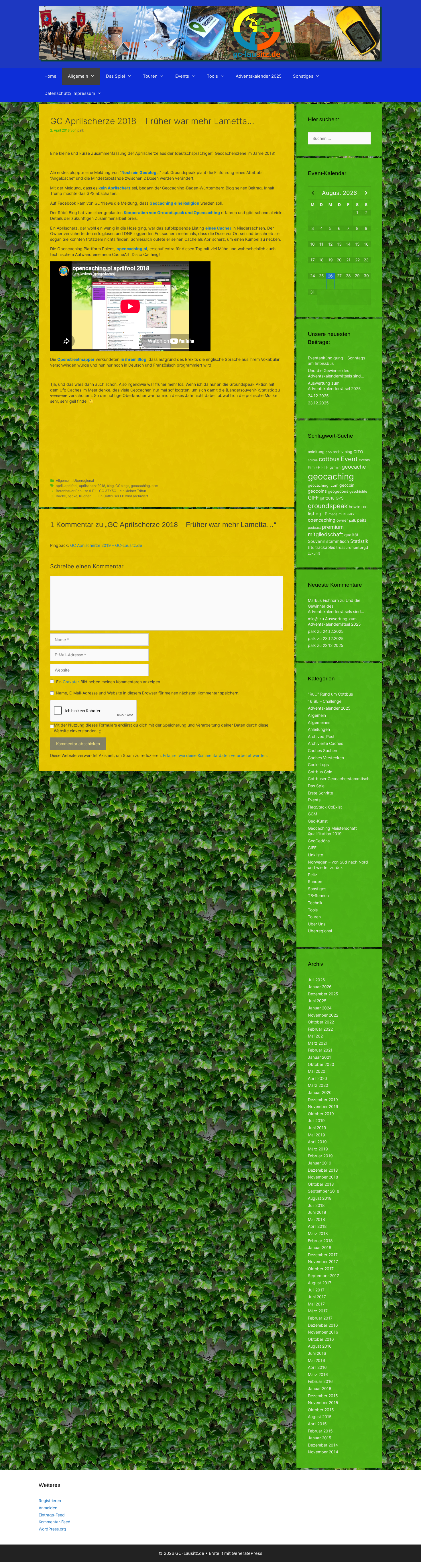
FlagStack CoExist (325, 807)
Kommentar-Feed (54, 1521)
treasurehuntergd (352, 547)
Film (311, 467)
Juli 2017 (316, 1289)
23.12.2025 (318, 402)
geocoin (346, 485)
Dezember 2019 (323, 1099)
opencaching (321, 520)
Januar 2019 (319, 1162)
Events (182, 76)
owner (342, 520)
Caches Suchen (322, 750)
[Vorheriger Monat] (312, 193)
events (364, 460)
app (329, 452)
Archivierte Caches (325, 743)
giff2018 (327, 498)
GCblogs (122, 486)
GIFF (313, 498)
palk (352, 520)
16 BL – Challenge (324, 701)
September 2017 (323, 1275)
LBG (364, 507)
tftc (311, 547)
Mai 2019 (316, 1134)
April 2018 (317, 1226)
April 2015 (317, 1423)
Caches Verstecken (326, 757)
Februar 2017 (320, 1318)
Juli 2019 (316, 1120)
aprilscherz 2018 (92, 486)
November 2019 (323, 1106)
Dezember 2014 (323, 1444)
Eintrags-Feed (52, 1514)
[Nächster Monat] (366, 193)
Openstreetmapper (76, 359)
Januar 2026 (320, 986)
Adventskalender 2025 (259, 76)
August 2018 (320, 1198)
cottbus (329, 459)
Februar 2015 (320, 1430)
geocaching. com (323, 485)
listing (314, 513)
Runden (315, 881)
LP (324, 513)
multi (342, 514)
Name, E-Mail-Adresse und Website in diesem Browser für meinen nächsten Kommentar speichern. (147, 692)
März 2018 (318, 1233)
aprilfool (70, 486)
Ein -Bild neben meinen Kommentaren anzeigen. (108, 681)
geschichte (358, 491)
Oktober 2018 (321, 1184)
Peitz (312, 874)
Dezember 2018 (323, 1170)
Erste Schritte (320, 792)
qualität (351, 534)
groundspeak (328, 506)
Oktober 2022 (321, 1021)
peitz (362, 520)
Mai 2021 (316, 1035)
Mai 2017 (316, 1303)
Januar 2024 (320, 1007)
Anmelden (48, 1507)
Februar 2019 (320, 1155)
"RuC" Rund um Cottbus (330, 694)
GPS (340, 498)
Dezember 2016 (323, 1325)
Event (349, 459)
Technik (315, 902)
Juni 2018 (317, 1212)
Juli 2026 (316, 979)
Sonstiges (303, 76)
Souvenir (316, 541)
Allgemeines (319, 722)
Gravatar (71, 681)
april (59, 486)
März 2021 (318, 1043)
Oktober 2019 (321, 1113)
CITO (358, 451)
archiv (338, 451)
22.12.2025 (333, 645)
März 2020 (318, 1085)
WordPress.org (52, 1528)
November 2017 (323, 1261)
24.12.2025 (318, 395)
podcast (314, 527)
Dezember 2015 (323, 1395)
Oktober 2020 (321, 1064)
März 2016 (318, 1374)
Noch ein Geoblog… (140, 172)
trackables (325, 547)
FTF (324, 467)
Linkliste (315, 854)
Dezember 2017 (323, 1254)
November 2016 (323, 1332)
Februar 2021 (320, 1050)
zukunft (314, 553)
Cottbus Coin (320, 771)
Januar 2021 (319, 1057)
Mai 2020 (316, 1071)
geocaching (140, 486)
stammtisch (337, 541)
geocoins (317, 491)
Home (50, 76)
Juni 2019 (317, 1127)
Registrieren (50, 1500)
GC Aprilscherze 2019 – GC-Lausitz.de (106, 545)
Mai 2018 (316, 1219)
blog (110, 486)
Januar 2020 (320, 1092)
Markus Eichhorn (323, 600)
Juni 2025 (317, 1000)
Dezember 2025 (323, 993)
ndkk (351, 514)
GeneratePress (247, 1553)
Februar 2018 (320, 1240)
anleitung (316, 451)
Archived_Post (321, 736)
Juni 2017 (317, 1296)
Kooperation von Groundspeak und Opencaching (172, 212)
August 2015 (320, 1416)
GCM (312, 813)
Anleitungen (319, 729)
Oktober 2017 (321, 1268)
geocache (354, 466)
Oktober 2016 (321, 1339)
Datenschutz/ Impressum (69, 93)
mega (332, 514)
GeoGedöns (319, 840)
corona (313, 460)
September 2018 (323, 1191)
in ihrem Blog (133, 359)
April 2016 (317, 1367)
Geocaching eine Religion (174, 203)
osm (155, 486)
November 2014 (323, 1451)
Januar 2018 (319, 1247)
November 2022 (323, 1015)
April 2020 (317, 1078)
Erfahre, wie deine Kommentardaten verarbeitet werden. (215, 755)
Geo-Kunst (318, 821)
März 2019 (318, 1148)
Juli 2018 (316, 1205)
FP (318, 467)
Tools (212, 76)
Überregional (83, 480)
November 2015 (323, 1402)
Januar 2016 (319, 1388)
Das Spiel (115, 76)
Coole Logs (318, 764)
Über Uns (316, 923)
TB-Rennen (318, 895)
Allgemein (78, 76)
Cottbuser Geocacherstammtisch (338, 778)
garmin (335, 467)
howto (354, 506)
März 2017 (318, 1310)
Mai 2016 (316, 1360)
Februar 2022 (320, 1029)
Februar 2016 (320, 1381)
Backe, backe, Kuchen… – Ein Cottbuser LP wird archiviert (102, 496)
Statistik (359, 541)
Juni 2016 (317, 1353)
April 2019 (317, 1141)
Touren (150, 76)
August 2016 (320, 1346)
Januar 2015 (319, 1437)
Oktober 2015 (321, 1409)
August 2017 (319, 1282)
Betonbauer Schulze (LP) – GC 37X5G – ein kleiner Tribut (101, 491)
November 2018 (323, 1177)
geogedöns (338, 491)
